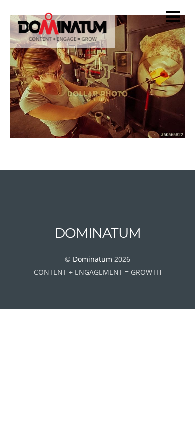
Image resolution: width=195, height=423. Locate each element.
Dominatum (92, 259)
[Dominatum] (62, 43)
